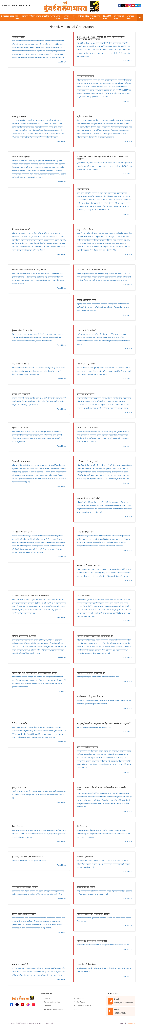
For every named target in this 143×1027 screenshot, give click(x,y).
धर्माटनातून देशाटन (130, 17)
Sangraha (131, 1023)
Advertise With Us (84, 1006)
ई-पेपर (75, 17)
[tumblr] (136, 5)
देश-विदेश (17, 17)
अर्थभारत (52, 16)
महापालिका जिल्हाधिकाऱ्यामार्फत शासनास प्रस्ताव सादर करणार (29, 860)
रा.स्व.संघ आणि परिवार (95, 17)
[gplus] (129, 5)
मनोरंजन (81, 16)
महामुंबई (6, 16)
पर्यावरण (32, 16)
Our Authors (81, 1002)
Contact (80, 1009)
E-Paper (6, 5)
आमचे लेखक (58, 17)
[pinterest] (126, 5)
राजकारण (25, 16)
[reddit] (139, 5)
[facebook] (119, 5)
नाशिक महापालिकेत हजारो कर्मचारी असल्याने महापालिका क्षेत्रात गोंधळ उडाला (98, 677)
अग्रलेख (38, 16)
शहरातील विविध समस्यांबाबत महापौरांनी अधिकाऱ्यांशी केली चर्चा (94, 727)
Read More (61, 62)
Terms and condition (52, 1002)
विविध (87, 16)
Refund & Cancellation (53, 1009)
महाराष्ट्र (12, 16)
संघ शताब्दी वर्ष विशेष (119, 17)
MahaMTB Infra (107, 17)
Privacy (47, 998)
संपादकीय (45, 16)
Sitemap (47, 1006)
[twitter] (123, 5)
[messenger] (133, 5)
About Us (80, 998)
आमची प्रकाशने (66, 17)
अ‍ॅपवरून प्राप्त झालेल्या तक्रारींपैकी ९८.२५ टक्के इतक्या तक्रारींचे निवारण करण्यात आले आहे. (103, 944)
